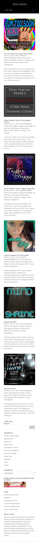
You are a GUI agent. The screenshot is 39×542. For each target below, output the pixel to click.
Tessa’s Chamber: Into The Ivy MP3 (16, 255)
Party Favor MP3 (10, 389)
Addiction (23, 55)
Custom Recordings (10, 453)
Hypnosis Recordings (24, 60)
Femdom (6, 60)
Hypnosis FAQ (8, 444)
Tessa (7, 55)
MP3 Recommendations (11, 450)
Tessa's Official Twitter (11, 509)
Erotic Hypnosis (26, 58)
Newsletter (7, 459)
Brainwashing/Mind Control (12, 58)
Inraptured (7, 497)
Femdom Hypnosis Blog (11, 436)
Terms (6, 462)
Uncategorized (8, 65)
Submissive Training (19, 130)
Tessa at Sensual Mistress (12, 503)
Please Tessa (8, 456)
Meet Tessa (7, 442)
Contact (6, 465)
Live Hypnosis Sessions (11, 447)
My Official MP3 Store (10, 500)
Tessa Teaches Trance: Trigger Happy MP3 (19, 189)
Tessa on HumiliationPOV (12, 506)
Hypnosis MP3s (8, 439)
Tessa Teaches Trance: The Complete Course (17, 121)
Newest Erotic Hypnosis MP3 (19, 62)
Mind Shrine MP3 (10, 322)
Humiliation (13, 60)
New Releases (15, 128)
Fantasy (6, 262)
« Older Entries (8, 421)
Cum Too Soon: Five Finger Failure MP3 (18, 54)
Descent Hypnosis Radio (11, 495)
